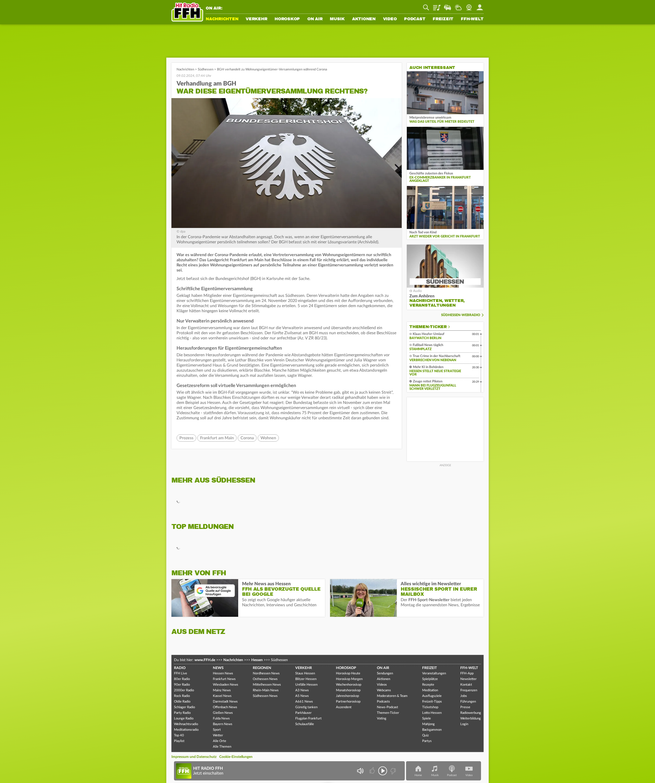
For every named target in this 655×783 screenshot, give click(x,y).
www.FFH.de (204, 660)
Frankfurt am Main (217, 438)
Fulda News (221, 718)
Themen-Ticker (428, 326)
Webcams (384, 690)
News (218, 668)
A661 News (304, 701)
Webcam (469, 6)
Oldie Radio (182, 701)
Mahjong (428, 724)
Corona (247, 438)
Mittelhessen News (267, 684)
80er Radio (182, 679)
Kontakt (466, 684)
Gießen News (223, 713)
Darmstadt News (225, 701)
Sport (217, 730)
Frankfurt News (224, 679)
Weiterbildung (470, 718)
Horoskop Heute (348, 673)
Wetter (458, 6)
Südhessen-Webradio (460, 315)
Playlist (437, 6)
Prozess (186, 438)
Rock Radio (182, 696)
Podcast (414, 19)
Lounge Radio (183, 718)
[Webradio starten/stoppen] (382, 770)
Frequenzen (468, 690)
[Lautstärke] (360, 770)
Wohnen (268, 438)
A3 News (302, 690)
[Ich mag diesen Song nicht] (392, 770)
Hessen (257, 660)
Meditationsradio (186, 730)
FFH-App (467, 673)
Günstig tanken (306, 707)
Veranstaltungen (434, 673)
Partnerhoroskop (348, 701)
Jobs (463, 696)
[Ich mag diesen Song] (372, 770)
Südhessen (205, 69)
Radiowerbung (470, 713)
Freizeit (443, 19)
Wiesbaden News (225, 684)
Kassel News (222, 696)
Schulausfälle (304, 724)
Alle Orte (219, 741)
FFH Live (180, 673)
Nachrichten (222, 19)
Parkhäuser (303, 713)
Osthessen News (265, 679)
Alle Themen (222, 746)
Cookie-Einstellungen (236, 757)
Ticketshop (430, 707)
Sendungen (385, 673)
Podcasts (383, 701)
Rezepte (428, 684)
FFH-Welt (472, 19)
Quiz (425, 735)
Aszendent (344, 707)
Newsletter (468, 679)
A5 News (302, 696)
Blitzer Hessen (305, 679)
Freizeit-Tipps (432, 701)
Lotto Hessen (432, 713)
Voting (381, 718)
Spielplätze (430, 679)
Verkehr (256, 19)
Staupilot (447, 6)
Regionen (262, 668)
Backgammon (432, 730)
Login (464, 724)
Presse (465, 707)
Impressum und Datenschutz (193, 757)
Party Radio (182, 713)
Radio (179, 668)
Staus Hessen (305, 673)
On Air (315, 19)
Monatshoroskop (348, 690)
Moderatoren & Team (392, 696)
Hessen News (223, 673)
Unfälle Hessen (306, 684)
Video (390, 19)
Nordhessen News (266, 673)
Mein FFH (480, 6)
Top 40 (179, 735)
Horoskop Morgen (349, 679)
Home (418, 775)
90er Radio (182, 684)
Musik (337, 19)
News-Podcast (387, 707)
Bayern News (222, 724)
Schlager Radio (184, 707)
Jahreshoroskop (347, 696)
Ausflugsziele (432, 696)
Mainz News (222, 690)
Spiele (426, 718)
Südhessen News (265, 696)
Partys (427, 741)
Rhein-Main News (266, 690)
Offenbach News (225, 707)
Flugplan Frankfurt (308, 718)
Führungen (468, 701)
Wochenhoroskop (348, 684)
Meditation (430, 690)
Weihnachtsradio (186, 724)
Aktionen (364, 19)
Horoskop (287, 19)
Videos (382, 684)
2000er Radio (184, 690)
